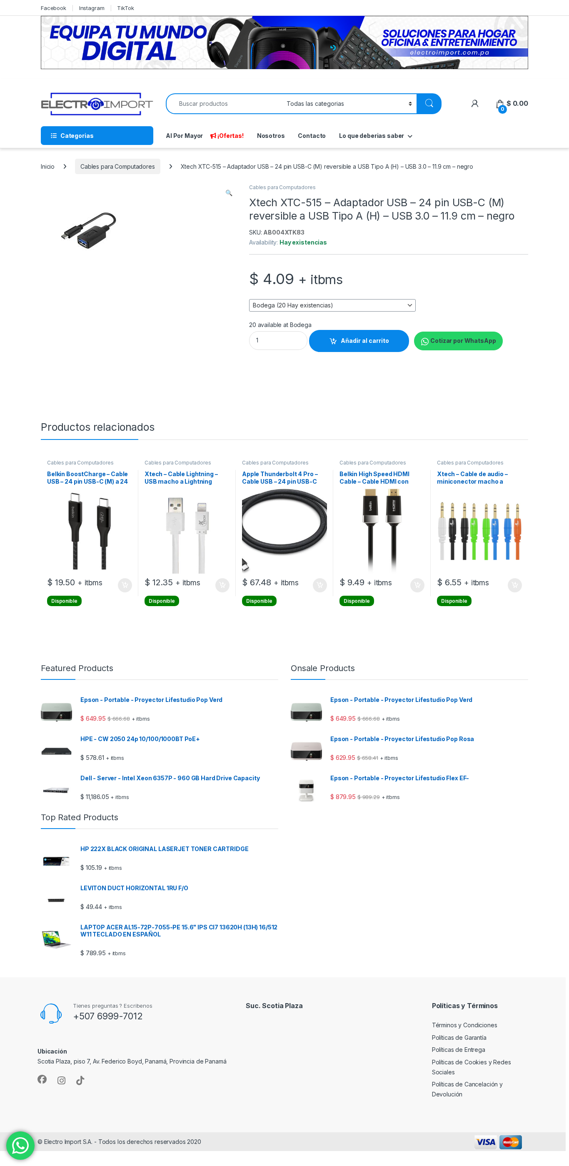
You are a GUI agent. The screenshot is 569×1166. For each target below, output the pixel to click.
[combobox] (224, 103)
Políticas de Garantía (459, 1037)
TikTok (125, 8)
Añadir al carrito (365, 340)
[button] (228, 193)
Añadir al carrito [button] (123, 585)
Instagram (92, 8)
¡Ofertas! (230, 135)
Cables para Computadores (117, 166)
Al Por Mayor (184, 135)
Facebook (53, 8)
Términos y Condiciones (464, 1025)
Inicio (48, 166)
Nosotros (271, 135)
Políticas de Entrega (458, 1049)
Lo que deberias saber (371, 135)
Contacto (312, 135)
